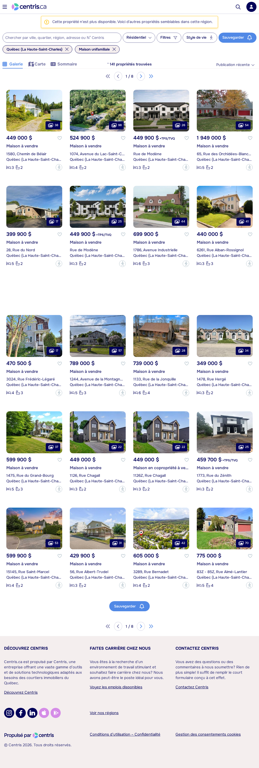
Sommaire (67, 64)
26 (183, 125)
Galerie (16, 64)
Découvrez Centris (26, 648)
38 (56, 125)
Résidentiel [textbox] (136, 37)
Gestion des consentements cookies (208, 734)
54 (247, 125)
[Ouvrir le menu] (5, 7)
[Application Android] (56, 713)
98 (120, 125)
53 (56, 543)
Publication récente (233, 64)
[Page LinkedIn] (32, 713)
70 (247, 543)
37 (56, 447)
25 (120, 221)
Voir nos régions (104, 712)
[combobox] (62, 38)
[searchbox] (58, 38)
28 (183, 351)
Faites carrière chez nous (120, 648)
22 (120, 447)
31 (120, 543)
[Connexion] (251, 7)
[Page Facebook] (21, 713)
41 (247, 221)
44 (183, 221)
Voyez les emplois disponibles (116, 687)
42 (183, 543)
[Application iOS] (44, 713)
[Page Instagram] (9, 713)
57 (120, 351)
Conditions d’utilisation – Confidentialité (125, 734)
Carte (40, 64)
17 (57, 221)
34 (247, 351)
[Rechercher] (238, 7)
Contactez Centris (197, 648)
